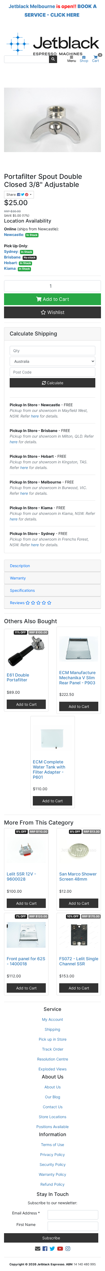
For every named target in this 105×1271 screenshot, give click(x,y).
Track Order (52, 1049)
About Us (52, 1087)
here (35, 416)
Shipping (52, 1029)
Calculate (54, 382)
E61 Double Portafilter (18, 678)
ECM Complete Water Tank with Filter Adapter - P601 (49, 769)
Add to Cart (55, 299)
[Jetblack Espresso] (52, 44)
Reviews (18, 602)
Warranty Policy (52, 1174)
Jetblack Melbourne (32, 6)
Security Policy (53, 1164)
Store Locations (52, 1116)
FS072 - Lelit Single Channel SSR (78, 961)
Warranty (18, 578)
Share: (11, 195)
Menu (71, 61)
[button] (52, 312)
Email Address (26, 1213)
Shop (84, 61)
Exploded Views (52, 1069)
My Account (52, 1019)
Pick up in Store (52, 1039)
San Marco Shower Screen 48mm (78, 876)
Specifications (22, 590)
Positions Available (52, 1126)
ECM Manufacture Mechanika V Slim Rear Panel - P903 (77, 677)
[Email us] (37, 1249)
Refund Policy (52, 1184)
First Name (26, 1224)
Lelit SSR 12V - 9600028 (21, 876)
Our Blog (52, 1097)
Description (20, 565)
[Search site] (53, 59)
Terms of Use (52, 1144)
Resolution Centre (52, 1059)
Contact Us (52, 1106)
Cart (96, 59)
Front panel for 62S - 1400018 (26, 961)
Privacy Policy (52, 1154)
